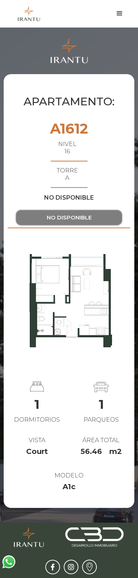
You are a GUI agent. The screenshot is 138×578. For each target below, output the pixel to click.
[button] (120, 14)
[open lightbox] (69, 301)
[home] (27, 14)
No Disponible (69, 217)
